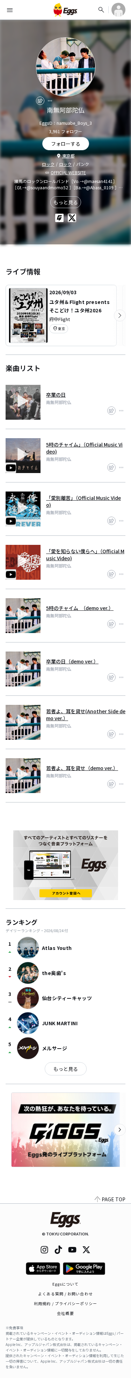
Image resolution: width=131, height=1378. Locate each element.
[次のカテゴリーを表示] (120, 315)
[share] (40, 101)
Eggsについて (65, 1284)
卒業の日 (56, 394)
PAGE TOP (113, 1199)
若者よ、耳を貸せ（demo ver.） (82, 767)
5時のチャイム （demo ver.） (80, 607)
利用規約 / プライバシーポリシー (65, 1303)
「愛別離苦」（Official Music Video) (83, 501)
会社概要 (65, 1313)
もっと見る (65, 202)
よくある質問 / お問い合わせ (65, 1293)
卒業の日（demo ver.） (72, 661)
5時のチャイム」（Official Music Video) (84, 448)
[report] (50, 101)
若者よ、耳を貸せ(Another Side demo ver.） (85, 715)
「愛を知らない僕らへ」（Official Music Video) (85, 555)
